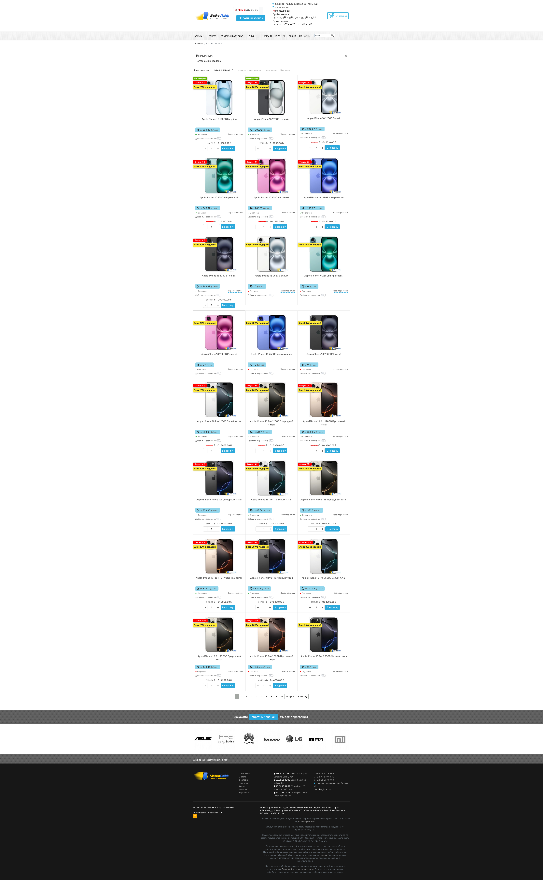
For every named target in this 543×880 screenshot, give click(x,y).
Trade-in (267, 36)
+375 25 (324, 780)
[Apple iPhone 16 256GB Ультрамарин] (271, 332)
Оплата (242, 777)
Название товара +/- (223, 70)
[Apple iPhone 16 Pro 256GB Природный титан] (219, 634)
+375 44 (324, 777)
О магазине (244, 773)
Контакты (304, 36)
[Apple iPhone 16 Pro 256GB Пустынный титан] (271, 634)
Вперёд (290, 696)
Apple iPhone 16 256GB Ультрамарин (271, 354)
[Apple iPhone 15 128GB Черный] (271, 97)
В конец (302, 696)
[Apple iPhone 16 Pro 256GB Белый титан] (324, 556)
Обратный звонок (251, 18)
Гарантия (280, 36)
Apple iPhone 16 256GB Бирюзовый (323, 275)
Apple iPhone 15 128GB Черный (271, 119)
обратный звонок (263, 717)
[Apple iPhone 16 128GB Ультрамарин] (324, 176)
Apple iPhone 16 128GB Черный (219, 275)
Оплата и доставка (232, 36)
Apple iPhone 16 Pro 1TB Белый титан (271, 499)
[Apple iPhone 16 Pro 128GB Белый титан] (219, 399)
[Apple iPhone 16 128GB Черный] (219, 254)
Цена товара (271, 70)
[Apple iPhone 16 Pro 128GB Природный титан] (271, 399)
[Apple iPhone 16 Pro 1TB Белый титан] (271, 478)
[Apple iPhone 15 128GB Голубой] (219, 97)
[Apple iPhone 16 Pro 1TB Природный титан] (324, 478)
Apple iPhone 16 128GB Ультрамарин (323, 197)
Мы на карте (281, 7)
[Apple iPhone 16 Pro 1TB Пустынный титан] (219, 556)
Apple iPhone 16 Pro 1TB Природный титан (323, 499)
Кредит (253, 36)
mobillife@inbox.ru (306, 821)
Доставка (243, 780)
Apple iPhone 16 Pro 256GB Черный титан (324, 656)
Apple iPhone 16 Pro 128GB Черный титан (219, 499)
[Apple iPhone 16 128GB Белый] (324, 96)
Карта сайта (245, 792)
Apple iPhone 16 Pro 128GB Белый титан (219, 421)
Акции (292, 36)
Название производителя (249, 70)
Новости (243, 789)
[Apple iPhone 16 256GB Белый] (271, 254)
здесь (324, 855)
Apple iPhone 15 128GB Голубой (219, 119)
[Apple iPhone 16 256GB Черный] (324, 332)
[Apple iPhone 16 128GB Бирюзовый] (219, 176)
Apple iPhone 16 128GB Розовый (271, 197)
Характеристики (235, 134)
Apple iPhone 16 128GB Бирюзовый (219, 197)
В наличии (285, 70)
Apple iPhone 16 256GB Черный (323, 354)
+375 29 (324, 773)
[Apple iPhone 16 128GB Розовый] (271, 176)
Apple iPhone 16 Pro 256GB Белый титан (324, 577)
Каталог (199, 36)
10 (281, 696)
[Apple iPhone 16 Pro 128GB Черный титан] (219, 478)
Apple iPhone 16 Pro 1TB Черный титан (271, 577)
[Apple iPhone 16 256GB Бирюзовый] (324, 254)
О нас (212, 36)
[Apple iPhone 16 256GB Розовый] (219, 332)
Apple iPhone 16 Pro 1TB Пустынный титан (219, 577)
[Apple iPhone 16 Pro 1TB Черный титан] (271, 556)
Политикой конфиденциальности (297, 869)
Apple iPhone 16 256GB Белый (271, 275)
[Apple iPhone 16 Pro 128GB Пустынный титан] (324, 399)
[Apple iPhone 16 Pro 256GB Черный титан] (324, 634)
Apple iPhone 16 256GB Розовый (219, 354)
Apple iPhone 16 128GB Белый (323, 118)
